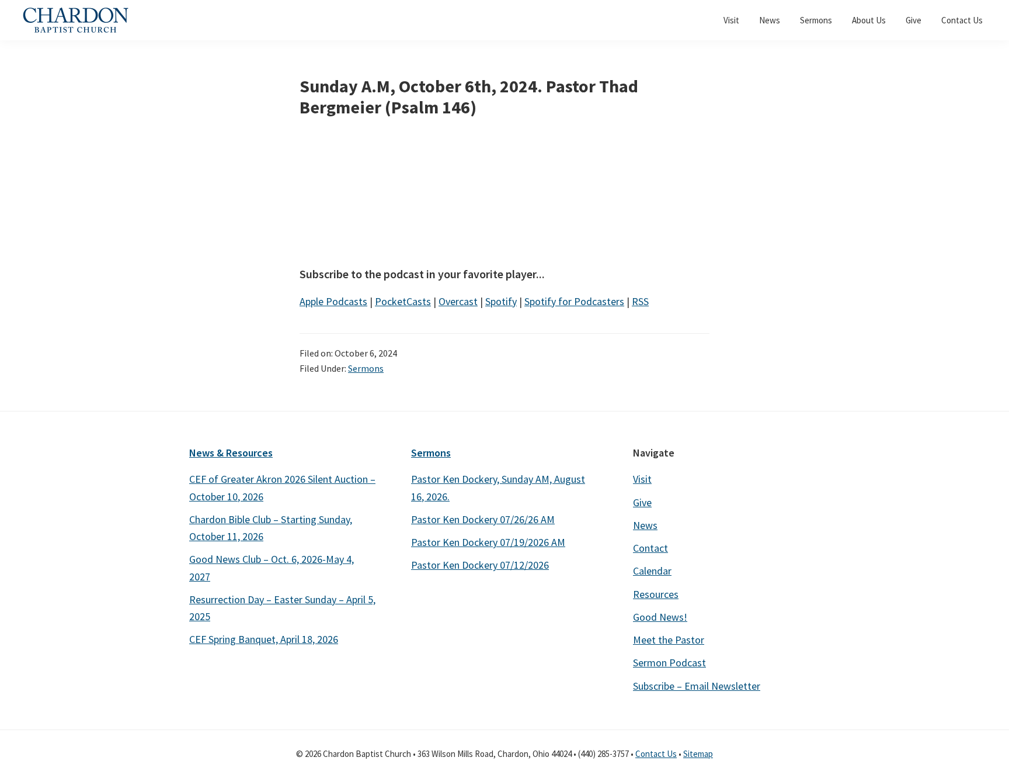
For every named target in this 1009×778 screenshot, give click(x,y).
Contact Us (656, 753)
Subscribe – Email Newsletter (696, 686)
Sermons (366, 368)
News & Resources (231, 452)
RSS (640, 301)
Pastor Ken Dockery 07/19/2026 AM (488, 542)
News (645, 525)
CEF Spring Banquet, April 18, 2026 (263, 639)
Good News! (660, 617)
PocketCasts (403, 301)
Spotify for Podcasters (574, 301)
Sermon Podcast (669, 662)
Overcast (458, 301)
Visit (642, 479)
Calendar (652, 571)
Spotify (501, 301)
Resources (656, 594)
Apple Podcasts (333, 301)
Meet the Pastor (668, 639)
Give (642, 502)
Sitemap (698, 753)
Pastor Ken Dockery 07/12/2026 (480, 565)
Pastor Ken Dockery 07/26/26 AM (483, 519)
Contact (650, 548)
